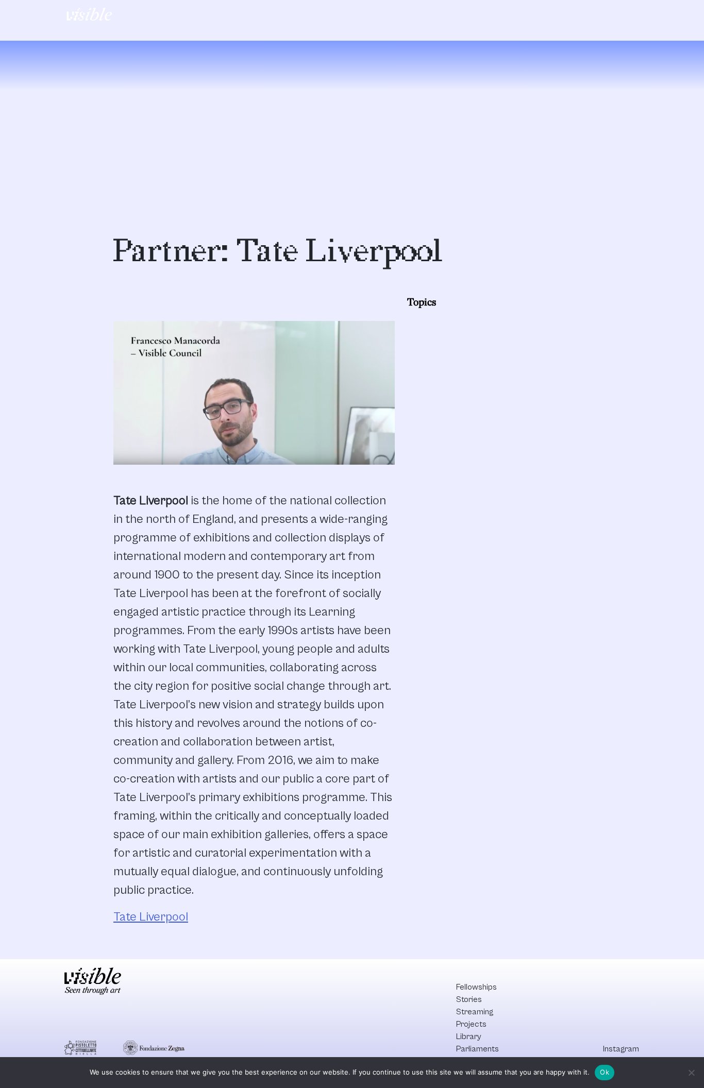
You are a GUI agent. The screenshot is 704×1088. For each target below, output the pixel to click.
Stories (273, 16)
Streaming (320, 16)
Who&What (525, 16)
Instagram (621, 1048)
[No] (691, 1072)
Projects (371, 16)
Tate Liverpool (150, 917)
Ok (604, 1072)
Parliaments (465, 16)
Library (415, 16)
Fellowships (223, 16)
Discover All (595, 16)
